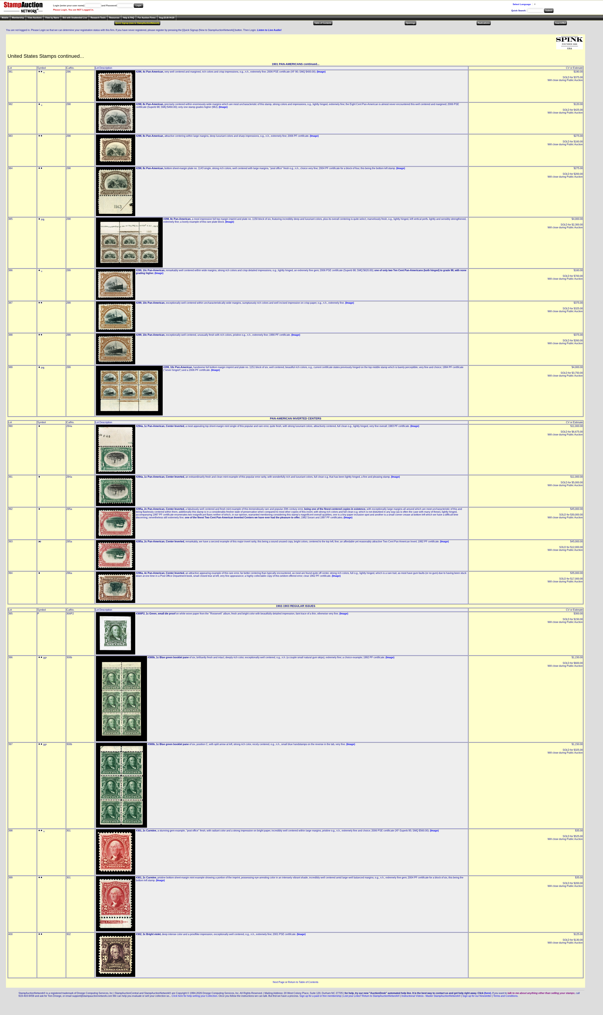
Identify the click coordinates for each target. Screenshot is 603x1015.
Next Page (279, 982)
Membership (18, 17)
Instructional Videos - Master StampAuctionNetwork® (431, 996)
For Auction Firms (146, 17)
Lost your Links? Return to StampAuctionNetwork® (371, 996)
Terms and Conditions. (505, 996)
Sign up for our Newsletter (476, 996)
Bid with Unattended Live (75, 17)
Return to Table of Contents (303, 982)
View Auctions (35, 17)
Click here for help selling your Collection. (195, 996)
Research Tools (98, 17)
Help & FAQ (128, 17)
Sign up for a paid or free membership (320, 996)
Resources (114, 17)
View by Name (52, 17)
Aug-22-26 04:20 (166, 17)
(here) (487, 993)
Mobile (5, 17)
